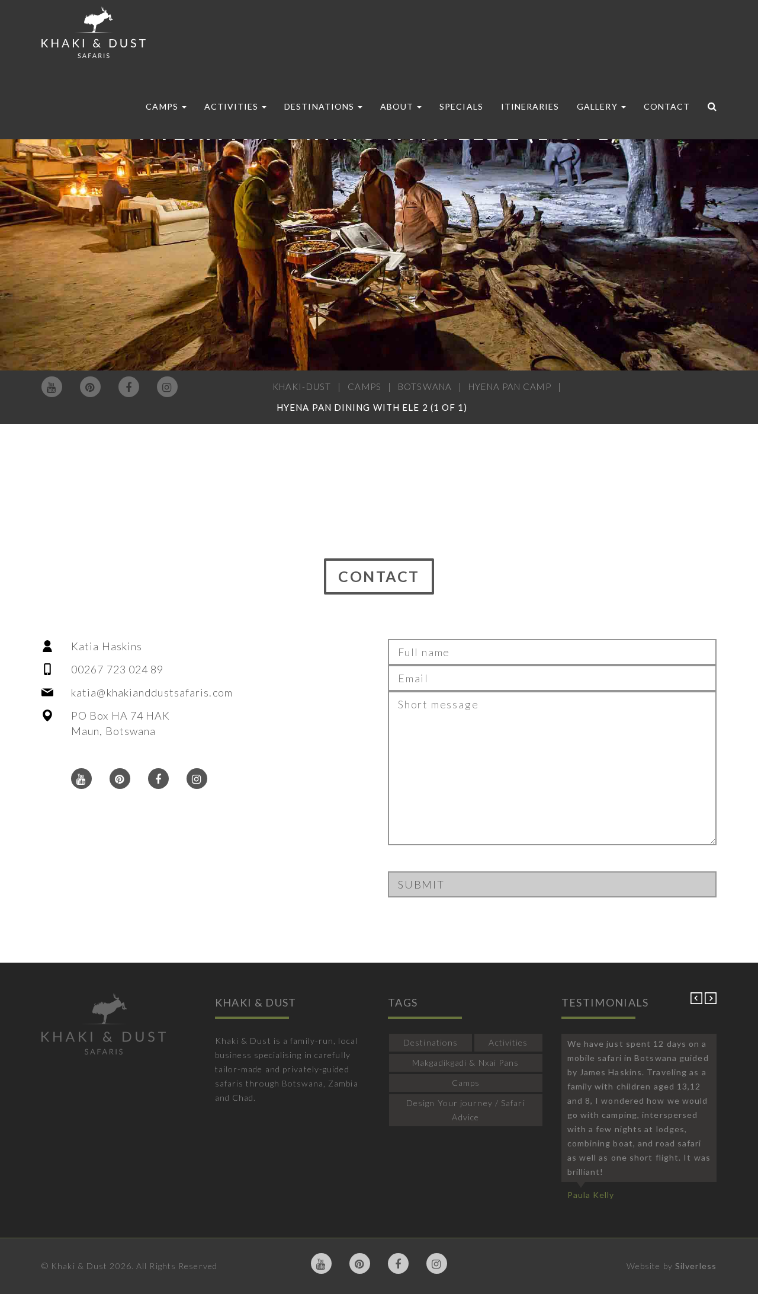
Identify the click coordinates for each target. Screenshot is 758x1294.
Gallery (598, 106)
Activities (232, 106)
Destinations (320, 106)
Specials (461, 106)
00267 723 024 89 (117, 669)
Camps (163, 106)
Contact (667, 106)
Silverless (696, 1266)
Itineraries (530, 106)
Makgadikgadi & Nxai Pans (465, 1062)
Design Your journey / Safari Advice (465, 1110)
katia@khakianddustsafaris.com (152, 692)
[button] (697, 1001)
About (398, 106)
